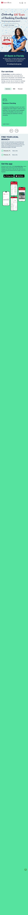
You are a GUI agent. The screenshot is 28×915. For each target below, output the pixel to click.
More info (15, 150)
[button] (11, 130)
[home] (6, 2)
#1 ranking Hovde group (14, 64)
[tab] (8, 89)
